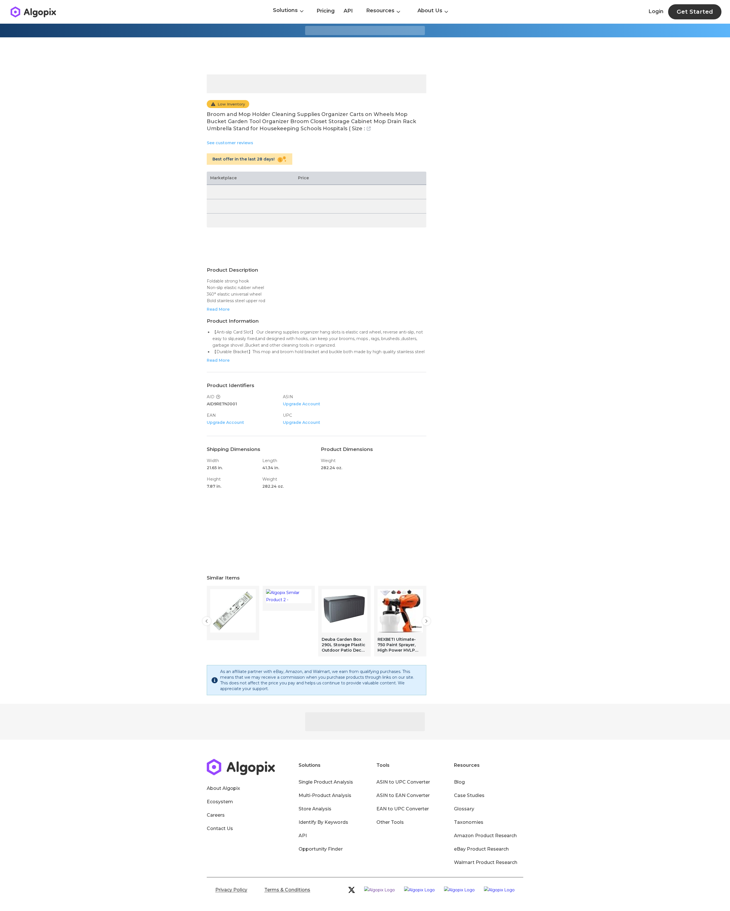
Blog (459, 782)
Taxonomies (468, 822)
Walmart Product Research (485, 862)
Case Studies (469, 795)
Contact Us (220, 828)
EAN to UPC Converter (402, 809)
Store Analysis (315, 809)
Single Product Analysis (326, 782)
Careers (216, 815)
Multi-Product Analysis (325, 795)
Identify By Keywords (323, 822)
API (348, 11)
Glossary (464, 809)
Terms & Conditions (287, 889)
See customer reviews (230, 142)
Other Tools (390, 822)
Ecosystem (220, 801)
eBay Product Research (481, 849)
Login (656, 11)
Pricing (326, 11)
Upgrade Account (301, 403)
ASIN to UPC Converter (403, 782)
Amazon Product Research (485, 835)
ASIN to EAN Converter (403, 795)
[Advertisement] (365, 56)
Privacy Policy (231, 889)
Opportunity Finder (321, 849)
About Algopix (223, 788)
